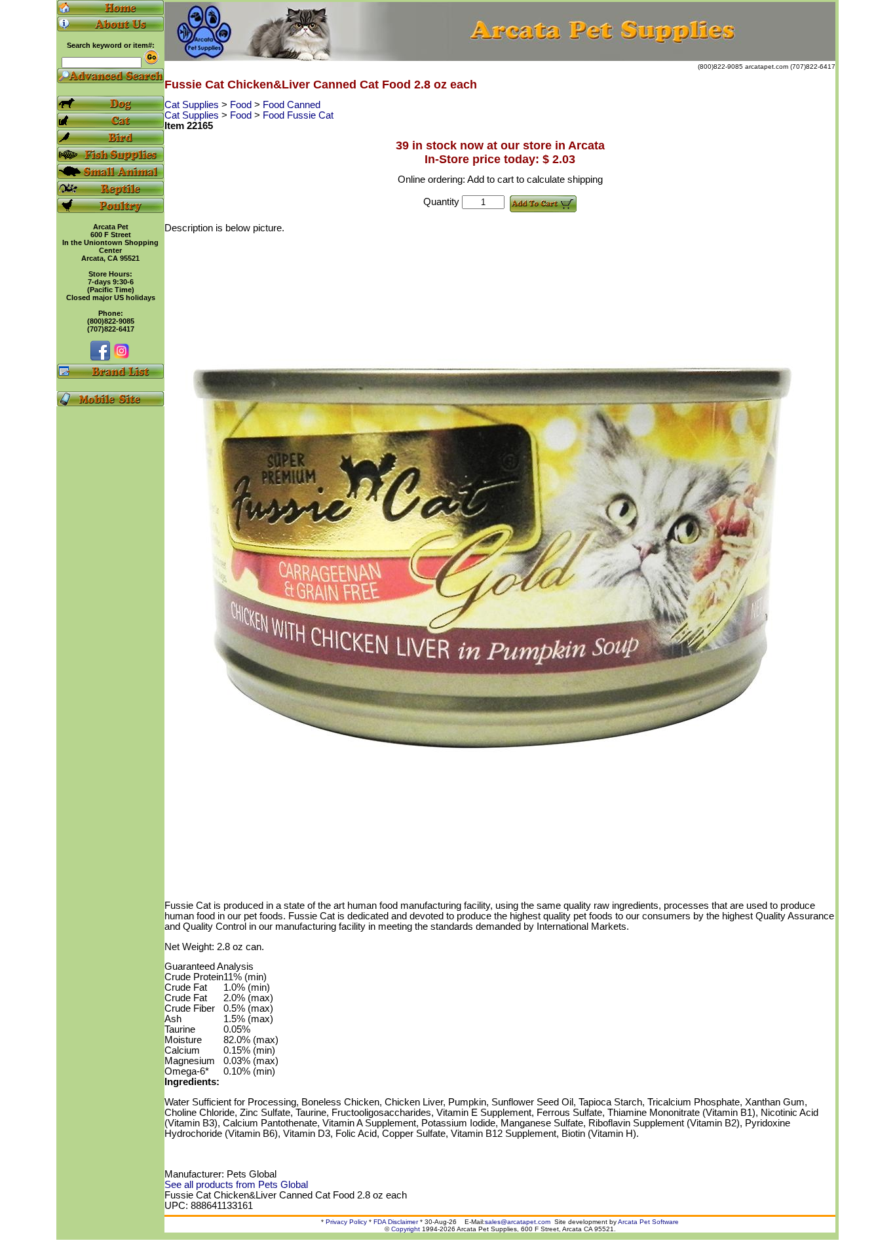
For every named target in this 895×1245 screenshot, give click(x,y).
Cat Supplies (192, 105)
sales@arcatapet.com (517, 1221)
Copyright (405, 1229)
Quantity (441, 202)
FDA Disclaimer (395, 1221)
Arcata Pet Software (648, 1221)
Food (242, 105)
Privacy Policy (346, 1221)
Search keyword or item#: (111, 45)
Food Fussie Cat (298, 115)
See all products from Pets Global (236, 1184)
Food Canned (291, 105)
